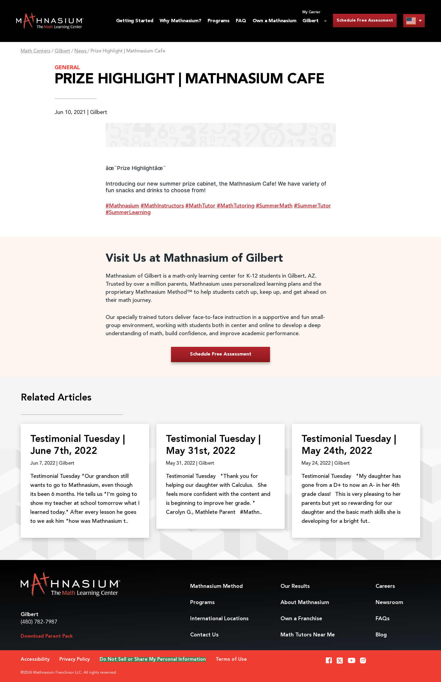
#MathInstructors (162, 206)
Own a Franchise (301, 618)
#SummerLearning (128, 212)
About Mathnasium (304, 602)
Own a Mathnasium (274, 21)
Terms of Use (231, 659)
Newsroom (389, 602)
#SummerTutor (312, 206)
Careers (385, 586)
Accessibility (35, 659)
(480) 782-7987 (39, 622)
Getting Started (134, 21)
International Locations (219, 618)
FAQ (241, 21)
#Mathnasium (122, 206)
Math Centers (35, 51)
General (67, 67)
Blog (381, 635)
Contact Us (204, 635)
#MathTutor (200, 206)
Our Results (295, 586)
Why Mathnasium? (180, 21)
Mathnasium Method (216, 586)
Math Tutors (307, 635)
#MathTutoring (235, 206)
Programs (219, 21)
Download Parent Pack (47, 636)
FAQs (383, 618)
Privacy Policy (74, 659)
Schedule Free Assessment (365, 20)
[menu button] (414, 20)
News (81, 51)
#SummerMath (274, 206)
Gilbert (62, 51)
